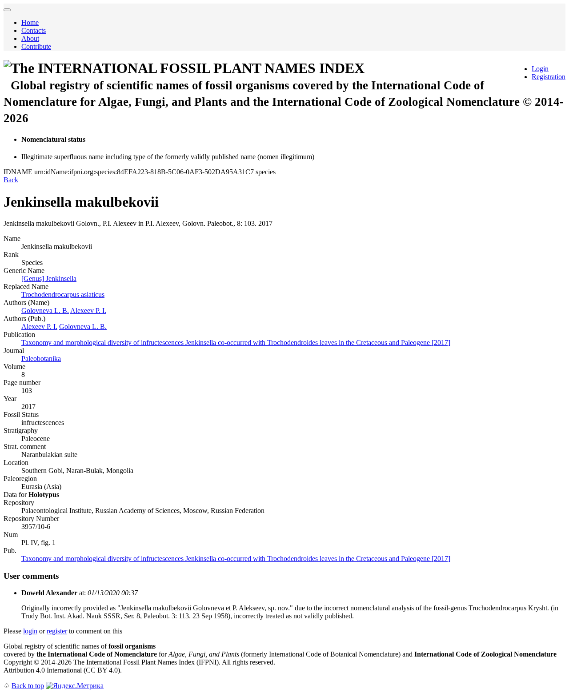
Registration (548, 76)
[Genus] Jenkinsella (48, 278)
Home (30, 22)
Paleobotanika (41, 358)
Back (11, 180)
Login (540, 68)
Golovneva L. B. (45, 310)
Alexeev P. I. (88, 310)
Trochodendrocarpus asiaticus (62, 294)
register (57, 631)
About (30, 38)
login (30, 631)
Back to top (28, 685)
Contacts (33, 30)
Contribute (36, 46)
